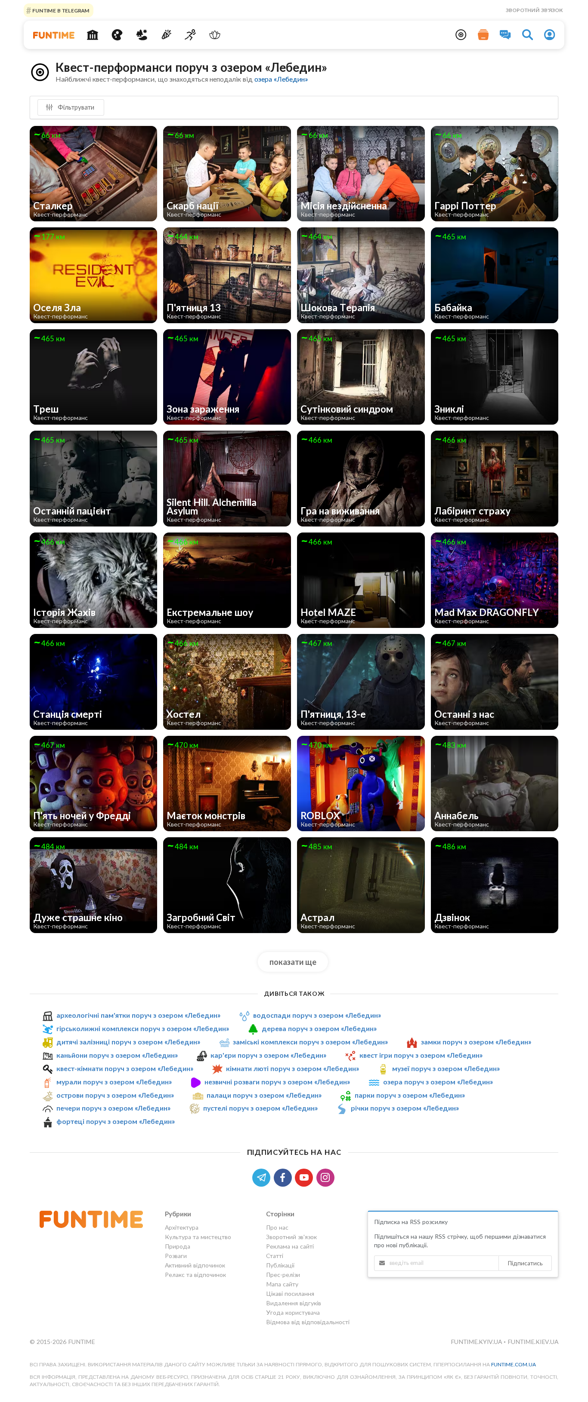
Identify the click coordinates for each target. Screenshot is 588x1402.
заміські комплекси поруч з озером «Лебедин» (310, 1042)
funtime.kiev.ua (533, 1341)
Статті (274, 1255)
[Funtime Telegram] (263, 1176)
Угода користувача (293, 1312)
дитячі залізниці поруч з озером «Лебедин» (128, 1042)
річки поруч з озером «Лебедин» (405, 1108)
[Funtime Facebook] (284, 1176)
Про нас (277, 1227)
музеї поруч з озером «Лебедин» (446, 1068)
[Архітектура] (93, 35)
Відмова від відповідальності (308, 1321)
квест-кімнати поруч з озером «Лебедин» (124, 1068)
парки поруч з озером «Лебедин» (410, 1095)
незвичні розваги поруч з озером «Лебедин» (277, 1082)
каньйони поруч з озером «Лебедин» (117, 1055)
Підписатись (525, 1263)
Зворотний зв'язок (534, 10)
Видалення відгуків (293, 1303)
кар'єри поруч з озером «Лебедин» (268, 1055)
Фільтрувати (75, 107)
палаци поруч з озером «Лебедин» (264, 1095)
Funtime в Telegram (60, 10)
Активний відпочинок (195, 1265)
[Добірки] (483, 35)
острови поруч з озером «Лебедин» (115, 1095)
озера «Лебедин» (281, 79)
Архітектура (181, 1227)
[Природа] (142, 35)
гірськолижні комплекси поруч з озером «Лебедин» (142, 1028)
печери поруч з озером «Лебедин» (113, 1108)
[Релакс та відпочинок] (215, 35)
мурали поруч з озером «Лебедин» (114, 1082)
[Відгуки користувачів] (505, 35)
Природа (177, 1246)
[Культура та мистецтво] (117, 35)
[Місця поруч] (461, 35)
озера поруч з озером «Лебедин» (438, 1082)
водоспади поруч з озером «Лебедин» (317, 1015)
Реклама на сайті (290, 1246)
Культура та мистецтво (198, 1236)
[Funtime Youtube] (305, 1176)
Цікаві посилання (290, 1293)
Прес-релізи (283, 1274)
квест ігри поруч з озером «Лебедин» (421, 1055)
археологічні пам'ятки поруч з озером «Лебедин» (138, 1015)
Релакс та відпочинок (195, 1274)
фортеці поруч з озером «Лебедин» (115, 1121)
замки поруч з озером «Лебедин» (476, 1042)
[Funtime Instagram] (326, 1176)
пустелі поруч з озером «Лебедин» (260, 1108)
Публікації (280, 1265)
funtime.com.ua (513, 1364)
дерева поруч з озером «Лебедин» (319, 1028)
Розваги (176, 1255)
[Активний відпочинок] (190, 35)
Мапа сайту (282, 1284)
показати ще (292, 962)
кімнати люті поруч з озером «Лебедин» (292, 1068)
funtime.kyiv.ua (477, 1341)
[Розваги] (166, 35)
